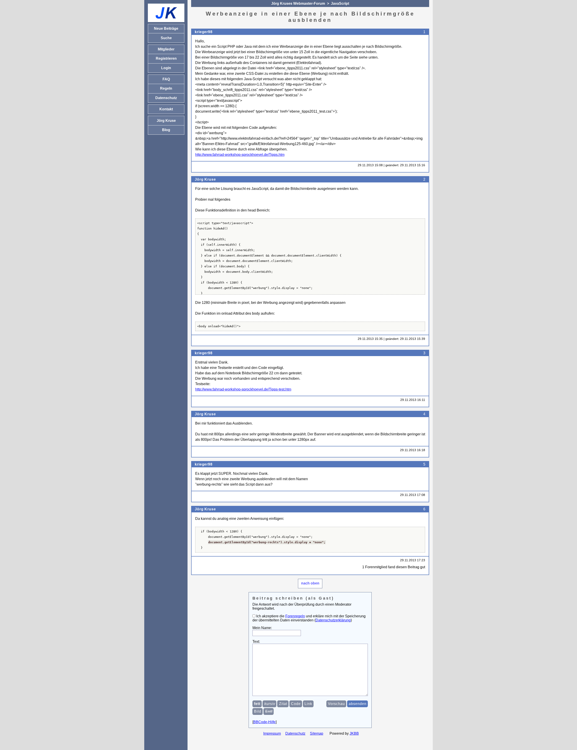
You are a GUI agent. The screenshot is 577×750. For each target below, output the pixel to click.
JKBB (354, 733)
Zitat (283, 704)
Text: (256, 641)
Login (166, 68)
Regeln (166, 88)
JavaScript (340, 3)
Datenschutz (295, 733)
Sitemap (316, 733)
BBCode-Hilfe (264, 722)
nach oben (310, 583)
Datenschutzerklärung (333, 620)
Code (296, 704)
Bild (257, 711)
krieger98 (203, 32)
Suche (166, 38)
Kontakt (166, 109)
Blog (166, 130)
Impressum (272, 733)
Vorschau (336, 704)
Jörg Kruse (205, 179)
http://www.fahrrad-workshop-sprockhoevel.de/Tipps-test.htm (243, 389)
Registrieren (166, 58)
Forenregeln (295, 616)
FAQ (166, 79)
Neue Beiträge (166, 28)
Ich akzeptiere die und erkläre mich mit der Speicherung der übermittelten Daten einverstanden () (309, 618)
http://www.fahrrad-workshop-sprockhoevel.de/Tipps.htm (239, 155)
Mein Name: (262, 628)
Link (308, 704)
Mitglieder (166, 49)
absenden (357, 704)
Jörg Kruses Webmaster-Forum (298, 3)
